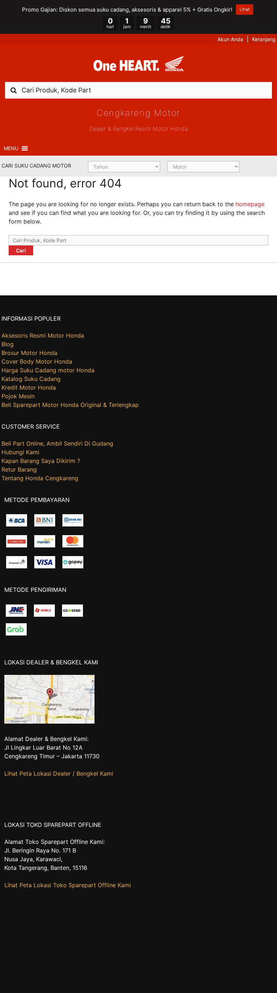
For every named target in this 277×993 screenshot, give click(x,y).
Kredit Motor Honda (28, 387)
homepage (250, 204)
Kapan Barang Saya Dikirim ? (40, 460)
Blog (7, 344)
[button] (11, 148)
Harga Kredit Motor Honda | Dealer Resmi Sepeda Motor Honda (138, 65)
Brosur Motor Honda (29, 352)
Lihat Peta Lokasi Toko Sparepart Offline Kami (67, 885)
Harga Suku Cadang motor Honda (47, 370)
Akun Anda (230, 39)
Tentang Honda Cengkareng (39, 478)
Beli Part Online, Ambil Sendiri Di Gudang (57, 443)
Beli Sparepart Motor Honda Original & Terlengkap (70, 404)
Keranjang (264, 39)
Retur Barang (19, 469)
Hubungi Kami (20, 452)
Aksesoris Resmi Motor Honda (42, 335)
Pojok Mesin (18, 396)
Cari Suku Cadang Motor (36, 165)
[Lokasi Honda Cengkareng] (49, 721)
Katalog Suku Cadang (31, 378)
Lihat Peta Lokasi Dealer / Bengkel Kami (58, 773)
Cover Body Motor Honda (36, 361)
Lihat (244, 9)
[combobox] (138, 90)
